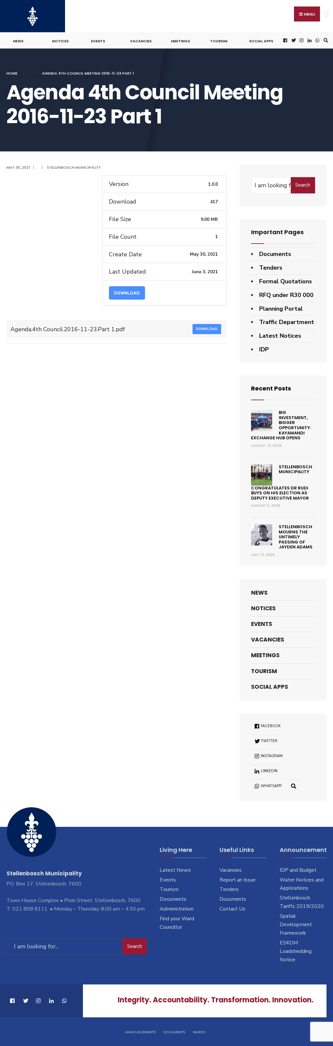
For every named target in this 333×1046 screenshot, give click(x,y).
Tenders (270, 268)
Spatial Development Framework (296, 924)
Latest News (175, 870)
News (18, 41)
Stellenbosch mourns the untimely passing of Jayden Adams (296, 537)
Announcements (140, 1032)
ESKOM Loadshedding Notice (296, 951)
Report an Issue (238, 879)
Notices (60, 41)
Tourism (218, 41)
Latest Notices (280, 336)
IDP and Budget (298, 870)
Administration (176, 908)
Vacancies (141, 41)
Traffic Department (286, 322)
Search (302, 185)
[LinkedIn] (309, 40)
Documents (275, 254)
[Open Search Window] (325, 40)
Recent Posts (271, 388)
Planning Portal (281, 309)
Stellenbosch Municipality (74, 167)
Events (98, 41)
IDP (264, 349)
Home (12, 73)
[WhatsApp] (317, 40)
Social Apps (261, 41)
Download (127, 292)
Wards (199, 1032)
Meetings (180, 41)
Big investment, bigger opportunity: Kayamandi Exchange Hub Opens (281, 425)
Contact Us (233, 908)
